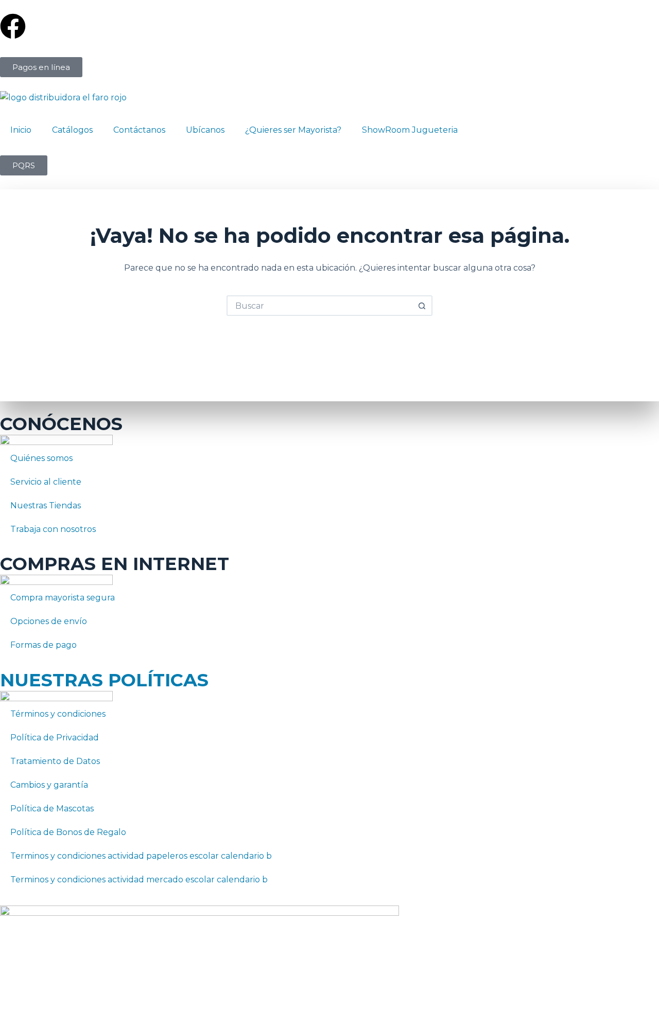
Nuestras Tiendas (45, 505)
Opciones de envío (48, 621)
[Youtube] (452, 26)
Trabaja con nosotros (53, 529)
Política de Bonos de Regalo (68, 832)
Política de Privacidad (54, 737)
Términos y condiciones (58, 714)
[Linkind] (342, 26)
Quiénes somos (41, 458)
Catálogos (72, 130)
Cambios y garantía (49, 785)
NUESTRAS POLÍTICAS (104, 680)
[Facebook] (13, 26)
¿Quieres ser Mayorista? (293, 130)
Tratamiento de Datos (55, 761)
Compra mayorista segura (62, 597)
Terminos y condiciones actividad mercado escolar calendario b (139, 879)
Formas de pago (43, 645)
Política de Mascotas (52, 808)
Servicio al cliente (45, 482)
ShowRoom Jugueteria (410, 130)
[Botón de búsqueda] (422, 305)
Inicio (20, 130)
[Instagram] (233, 26)
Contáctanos (139, 130)
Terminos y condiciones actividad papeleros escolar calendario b (141, 856)
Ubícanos (205, 130)
